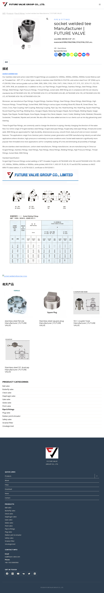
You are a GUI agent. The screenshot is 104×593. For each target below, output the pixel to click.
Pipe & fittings (62, 19)
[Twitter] (29, 574)
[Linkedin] (64, 54)
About (7, 480)
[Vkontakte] (84, 54)
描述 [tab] (6, 62)
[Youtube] (80, 54)
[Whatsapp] (68, 54)
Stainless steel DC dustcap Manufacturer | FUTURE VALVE (17, 369)
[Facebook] (56, 54)
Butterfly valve (7, 389)
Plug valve (6, 413)
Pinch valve (6, 406)
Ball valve (6, 386)
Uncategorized (8, 426)
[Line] (76, 54)
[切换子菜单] (97, 476)
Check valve (6, 393)
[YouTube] (18, 574)
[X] (60, 54)
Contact (7, 498)
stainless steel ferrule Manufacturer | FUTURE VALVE (16, 323)
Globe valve (6, 403)
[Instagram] (87, 54)
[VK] (23, 574)
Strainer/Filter (7, 423)
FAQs (7, 485)
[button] (47, 19)
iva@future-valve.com (12, 557)
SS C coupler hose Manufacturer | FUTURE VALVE (84, 323)
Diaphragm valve (8, 396)
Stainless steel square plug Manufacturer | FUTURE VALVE (51, 323)
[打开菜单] (100, 4)
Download (8, 489)
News (7, 493)
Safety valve (6, 419)
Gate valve (6, 399)
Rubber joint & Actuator (11, 416)
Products (8, 476)
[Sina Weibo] (72, 54)
